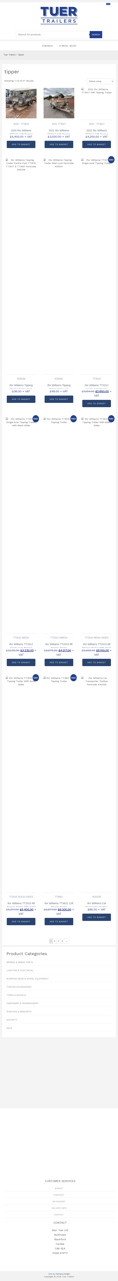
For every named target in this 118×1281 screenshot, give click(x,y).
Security (11, 1019)
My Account (59, 1201)
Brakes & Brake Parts (19, 962)
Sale (9, 1028)
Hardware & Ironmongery (22, 1003)
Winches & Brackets (19, 1011)
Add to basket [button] (21, 144)
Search (96, 34)
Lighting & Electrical (20, 970)
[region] (59, 1071)
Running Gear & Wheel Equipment (27, 978)
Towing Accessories (19, 987)
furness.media (63, 1274)
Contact (59, 1214)
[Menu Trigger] (108, 4)
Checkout (47, 45)
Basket (59, 1188)
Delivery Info (59, 1208)
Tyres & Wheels (16, 995)
